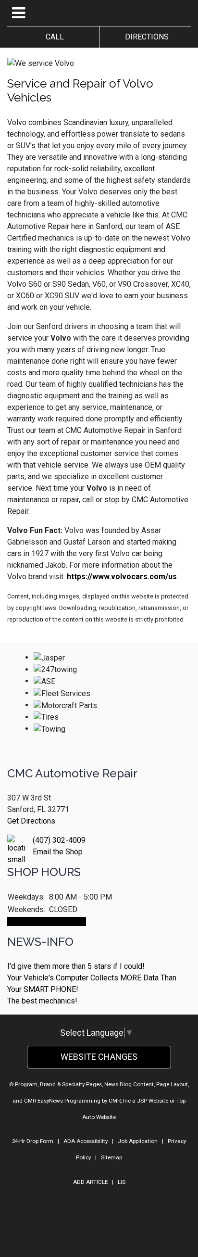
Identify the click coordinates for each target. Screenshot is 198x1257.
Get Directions (31, 820)
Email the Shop (58, 851)
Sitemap (111, 1157)
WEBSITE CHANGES (99, 1057)
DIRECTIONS (145, 36)
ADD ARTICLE (90, 1182)
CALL (53, 36)
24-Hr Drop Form (32, 1141)
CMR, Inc (120, 1100)
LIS (121, 1182)
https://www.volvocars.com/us (122, 576)
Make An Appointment (47, 921)
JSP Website (152, 1100)
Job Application (138, 1141)
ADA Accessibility (85, 1141)
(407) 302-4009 (59, 840)
